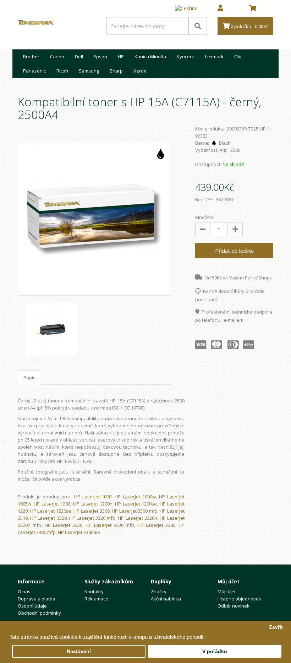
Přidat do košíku (234, 250)
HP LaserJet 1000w (135, 496)
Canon (57, 56)
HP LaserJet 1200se (136, 504)
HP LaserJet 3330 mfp (110, 525)
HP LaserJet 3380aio (79, 532)
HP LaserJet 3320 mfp (92, 518)
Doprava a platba (36, 598)
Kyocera (185, 56)
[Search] (197, 26)
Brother (31, 56)
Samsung (89, 71)
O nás (24, 591)
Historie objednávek (239, 598)
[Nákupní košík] (252, 8)
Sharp (116, 71)
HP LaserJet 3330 (64, 525)
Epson (100, 56)
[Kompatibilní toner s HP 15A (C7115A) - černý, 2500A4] (94, 219)
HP (121, 56)
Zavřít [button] (276, 627)
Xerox (139, 71)
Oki (237, 56)
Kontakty (94, 591)
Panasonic (34, 71)
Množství (204, 217)
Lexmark (214, 56)
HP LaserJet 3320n (137, 518)
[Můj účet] (220, 8)
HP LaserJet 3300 (91, 511)
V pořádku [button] (214, 651)
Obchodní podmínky (39, 613)
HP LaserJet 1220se (50, 511)
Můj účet (227, 591)
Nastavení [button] (79, 651)
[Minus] (202, 229)
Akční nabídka (166, 598)
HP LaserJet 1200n (92, 504)
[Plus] (235, 229)
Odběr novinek (233, 606)
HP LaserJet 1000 (93, 496)
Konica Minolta (150, 56)
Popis (29, 377)
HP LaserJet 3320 (48, 518)
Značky (158, 591)
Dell (79, 56)
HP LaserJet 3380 (156, 525)
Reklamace (96, 598)
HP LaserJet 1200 (52, 504)
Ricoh (62, 71)
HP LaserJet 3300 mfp (135, 511)
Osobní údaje (32, 606)
